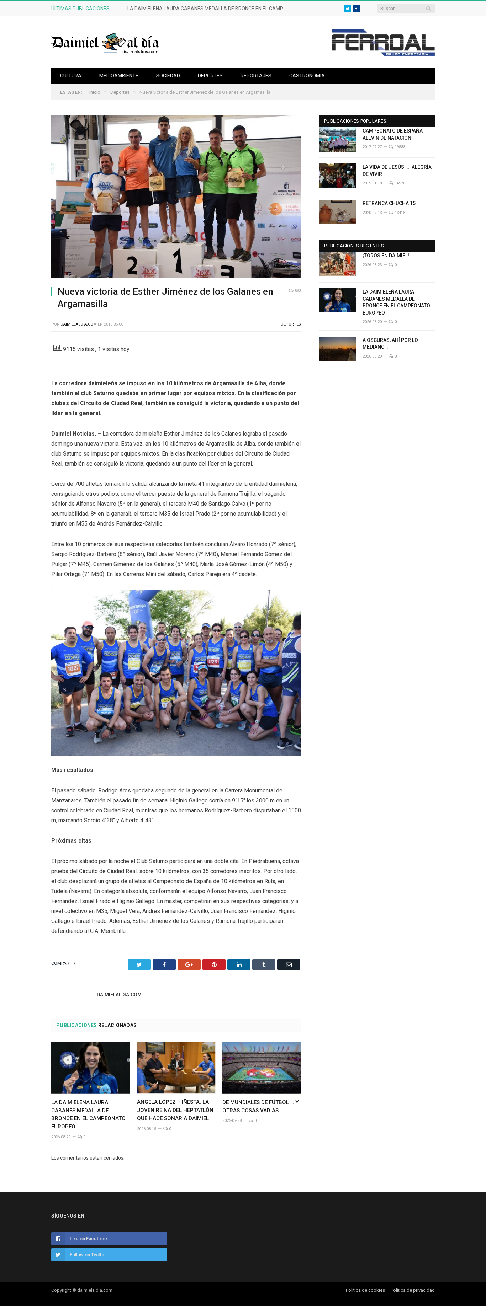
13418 (399, 212)
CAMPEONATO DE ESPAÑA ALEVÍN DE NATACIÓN (393, 134)
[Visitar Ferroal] (383, 54)
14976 (399, 183)
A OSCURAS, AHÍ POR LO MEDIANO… (390, 343)
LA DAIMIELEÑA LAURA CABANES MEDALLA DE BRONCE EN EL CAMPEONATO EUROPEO (209, 8)
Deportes (210, 76)
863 (297, 291)
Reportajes (256, 76)
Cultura (70, 76)
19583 (399, 147)
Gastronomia (307, 76)
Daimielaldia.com (78, 324)
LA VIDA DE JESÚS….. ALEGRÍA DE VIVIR (397, 170)
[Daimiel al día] (105, 42)
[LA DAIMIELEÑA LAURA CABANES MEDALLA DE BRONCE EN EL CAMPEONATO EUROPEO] (90, 1067)
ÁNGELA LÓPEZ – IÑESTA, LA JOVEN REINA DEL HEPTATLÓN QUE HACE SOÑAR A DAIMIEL (175, 1110)
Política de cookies (365, 1290)
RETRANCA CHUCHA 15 (389, 203)
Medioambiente (118, 76)
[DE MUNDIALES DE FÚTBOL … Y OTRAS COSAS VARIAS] (261, 1067)
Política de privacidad (413, 1290)
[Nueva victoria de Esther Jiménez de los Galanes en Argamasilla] (176, 197)
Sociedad (168, 76)
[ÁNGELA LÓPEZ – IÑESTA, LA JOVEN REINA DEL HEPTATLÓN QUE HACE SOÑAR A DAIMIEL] (176, 1067)
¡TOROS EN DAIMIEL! (386, 255)
